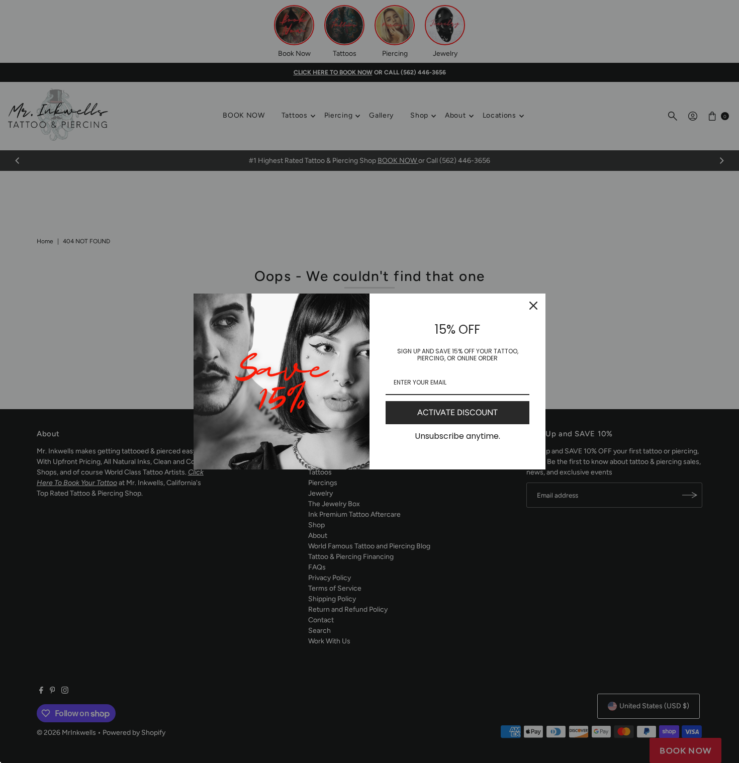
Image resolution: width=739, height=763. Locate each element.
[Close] (533, 306)
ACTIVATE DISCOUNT (457, 412)
